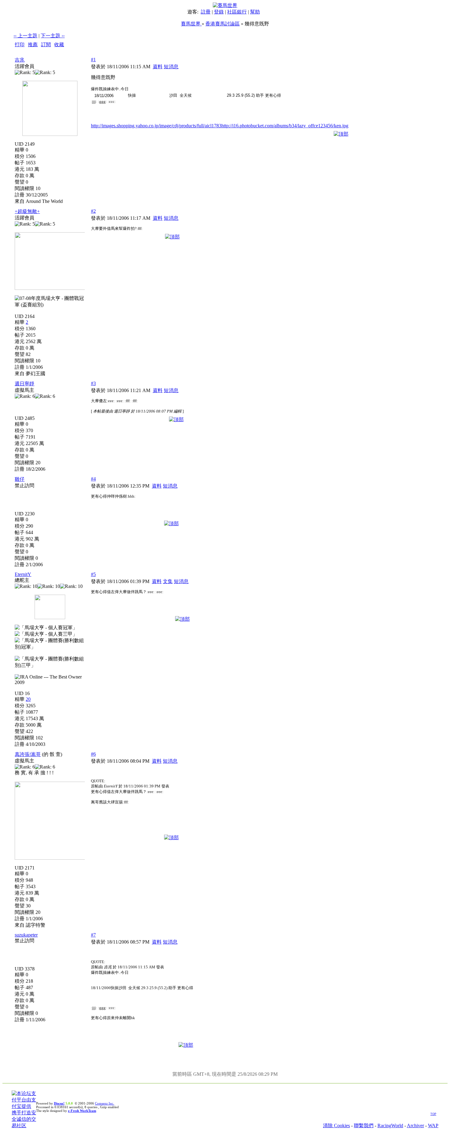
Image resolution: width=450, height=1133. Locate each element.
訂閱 (46, 44)
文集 (168, 581)
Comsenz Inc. (104, 1103)
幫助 (255, 11)
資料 (158, 66)
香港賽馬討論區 (222, 23)
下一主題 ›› (53, 35)
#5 (93, 574)
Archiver (415, 1125)
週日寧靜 (24, 383)
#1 (93, 59)
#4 (93, 478)
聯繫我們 (363, 1125)
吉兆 (19, 59)
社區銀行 (237, 11)
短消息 (171, 66)
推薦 (33, 44)
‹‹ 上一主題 (25, 35)
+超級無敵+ (27, 211)
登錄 (219, 11)
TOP (433, 1114)
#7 (93, 934)
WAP (433, 1125)
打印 (19, 44)
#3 (93, 383)
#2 (93, 211)
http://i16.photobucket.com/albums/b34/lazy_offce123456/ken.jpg (284, 125)
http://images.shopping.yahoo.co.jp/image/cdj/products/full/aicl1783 (156, 125)
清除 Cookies (336, 1125)
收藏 (59, 44)
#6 (93, 754)
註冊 (206, 11)
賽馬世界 (191, 23)
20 (28, 699)
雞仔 (19, 479)
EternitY (23, 574)
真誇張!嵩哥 (28, 754)
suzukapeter (26, 934)
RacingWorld (390, 1125)
